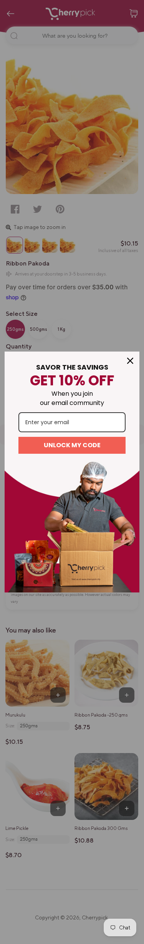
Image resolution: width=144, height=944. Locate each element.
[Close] (130, 361)
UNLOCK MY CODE (72, 445)
